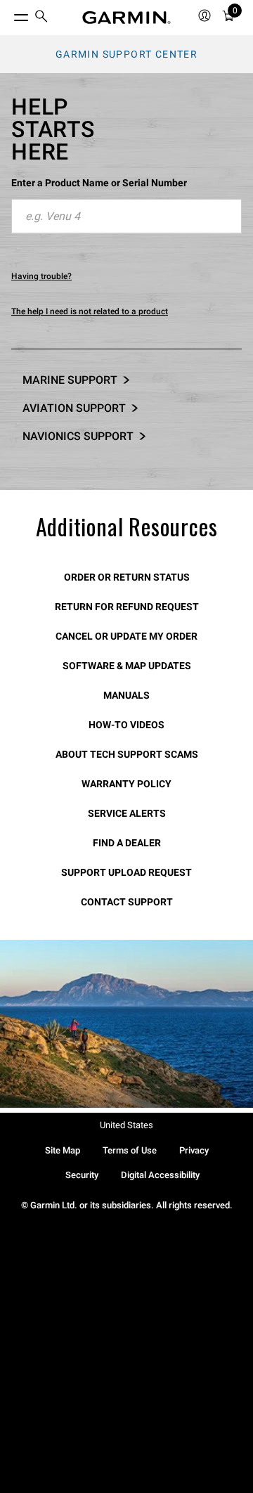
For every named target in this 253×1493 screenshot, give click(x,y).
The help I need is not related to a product (89, 311)
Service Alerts (127, 813)
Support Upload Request (126, 872)
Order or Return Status (127, 577)
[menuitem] (41, 18)
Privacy (194, 1150)
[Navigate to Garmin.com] (126, 17)
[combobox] (126, 216)
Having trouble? (41, 276)
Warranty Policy (126, 783)
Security (81, 1175)
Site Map (62, 1150)
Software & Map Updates (127, 665)
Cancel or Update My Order (126, 636)
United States (126, 1125)
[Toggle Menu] (8, 14)
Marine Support (69, 380)
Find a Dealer (127, 842)
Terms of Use (130, 1150)
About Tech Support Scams (127, 754)
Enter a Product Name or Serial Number (99, 182)
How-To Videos (126, 724)
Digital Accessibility (160, 1175)
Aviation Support (74, 408)
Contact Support (127, 901)
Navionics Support (78, 436)
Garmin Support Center (126, 54)
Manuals (126, 695)
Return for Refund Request (127, 606)
